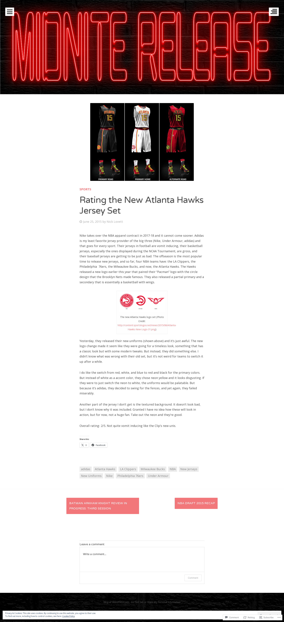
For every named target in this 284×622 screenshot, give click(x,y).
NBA (173, 469)
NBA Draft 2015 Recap (196, 503)
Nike (109, 476)
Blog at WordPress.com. (116, 602)
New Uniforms (91, 476)
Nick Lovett (115, 222)
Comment (193, 577)
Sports (85, 189)
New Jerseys (188, 469)
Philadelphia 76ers (130, 476)
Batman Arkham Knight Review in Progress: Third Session (98, 505)
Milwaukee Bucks (153, 469)
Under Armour (158, 476)
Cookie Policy (68, 616)
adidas (85, 469)
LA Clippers (128, 469)
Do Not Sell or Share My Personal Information (156, 602)
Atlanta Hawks (105, 469)
